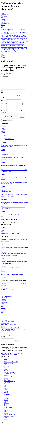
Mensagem (3, 110)
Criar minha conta (5, 288)
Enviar (16, 341)
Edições (6, 378)
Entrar (2, 13)
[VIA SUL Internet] (9, 139)
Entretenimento (4, 302)
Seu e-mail (3, 102)
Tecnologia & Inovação (10, 373)
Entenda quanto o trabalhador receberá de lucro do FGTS (12, 43)
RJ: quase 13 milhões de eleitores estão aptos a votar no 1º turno (14, 38)
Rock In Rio (4, 309)
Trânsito (3, 312)
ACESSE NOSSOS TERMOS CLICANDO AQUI (12, 354)
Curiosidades (4, 297)
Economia (3, 299)
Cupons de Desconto (9, 416)
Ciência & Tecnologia (6, 296)
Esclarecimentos (8, 407)
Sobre (2, 326)
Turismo (3, 313)
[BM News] (4, 16)
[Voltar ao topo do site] (1, 332)
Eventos (3, 303)
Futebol (6, 400)
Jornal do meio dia (8, 363)
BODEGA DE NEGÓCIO (11, 362)
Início (2, 17)
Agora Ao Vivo (5, 14)
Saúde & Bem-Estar (9, 372)
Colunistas (6, 403)
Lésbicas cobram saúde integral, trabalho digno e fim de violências (13, 33)
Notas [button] (5, 404)
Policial (2, 306)
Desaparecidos (7, 406)
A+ (2, 92)
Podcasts (3, 19)
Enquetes (6, 417)
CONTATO (4, 320)
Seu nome (3, 100)
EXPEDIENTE (5, 323)
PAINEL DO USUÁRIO (7, 321)
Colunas (3, 20)
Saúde (2, 311)
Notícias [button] (6, 379)
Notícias (3, 25)
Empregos (3, 22)
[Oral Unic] (4, 232)
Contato (6, 419)
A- (1, 90)
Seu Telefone (4, 103)
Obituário (6, 408)
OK (2, 422)
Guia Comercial (5, 23)
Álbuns (6, 413)
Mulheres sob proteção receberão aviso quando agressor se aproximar (14, 50)
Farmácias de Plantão (9, 414)
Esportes (6, 367)
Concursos (6, 401)
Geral (2, 305)
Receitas (3, 308)
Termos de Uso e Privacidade (8, 324)
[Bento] (3, 55)
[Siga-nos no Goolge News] (8, 330)
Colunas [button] (6, 364)
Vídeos (2, 26)
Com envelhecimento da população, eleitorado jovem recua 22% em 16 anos (14, 41)
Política (6, 370)
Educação (3, 300)
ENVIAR (10, 120)
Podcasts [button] (6, 360)
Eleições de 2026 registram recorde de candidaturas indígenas (12, 44)
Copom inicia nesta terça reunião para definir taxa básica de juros (14, 31)
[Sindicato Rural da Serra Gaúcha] (10, 233)
